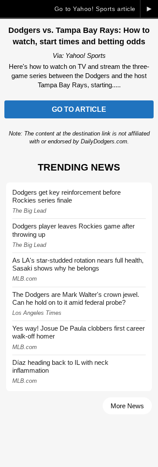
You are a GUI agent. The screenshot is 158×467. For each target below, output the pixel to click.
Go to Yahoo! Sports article (95, 8)
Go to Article (79, 109)
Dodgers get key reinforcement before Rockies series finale (66, 196)
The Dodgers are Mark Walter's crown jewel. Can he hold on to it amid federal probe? (75, 298)
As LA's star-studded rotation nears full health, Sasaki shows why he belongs (78, 264)
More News (127, 406)
